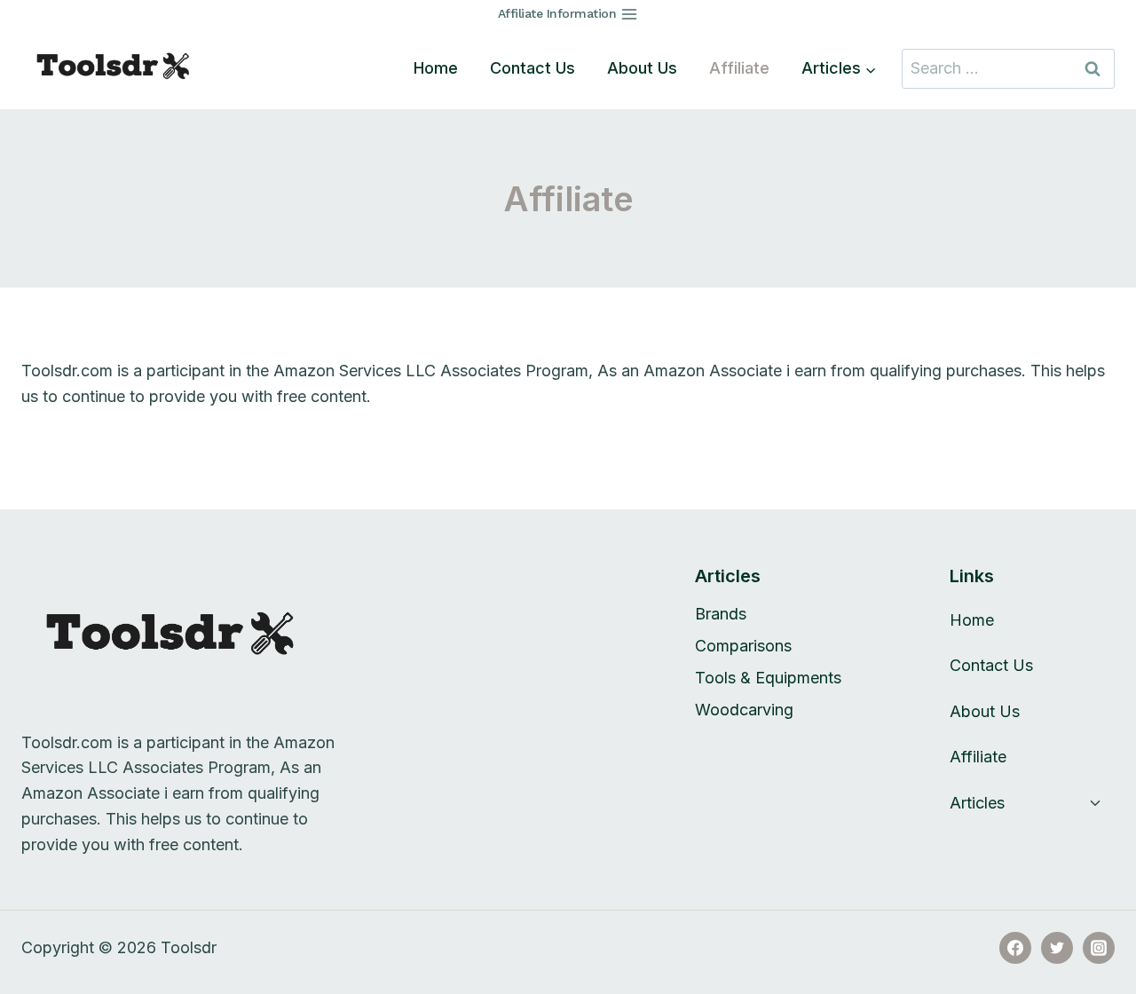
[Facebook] (1015, 948)
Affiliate (739, 68)
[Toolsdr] (123, 68)
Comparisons (743, 645)
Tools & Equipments (768, 677)
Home (436, 68)
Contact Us (532, 68)
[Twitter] (1057, 948)
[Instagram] (1099, 948)
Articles (977, 802)
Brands (720, 613)
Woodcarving (744, 709)
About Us (642, 68)
